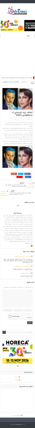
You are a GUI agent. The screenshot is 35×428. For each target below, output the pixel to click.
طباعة (22, 119)
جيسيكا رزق (27, 117)
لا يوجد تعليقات (30, 119)
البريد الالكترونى (15, 119)
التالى (12, 191)
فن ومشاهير (10, 117)
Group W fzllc (18, 425)
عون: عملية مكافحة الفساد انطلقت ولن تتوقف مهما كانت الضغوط (15, 185)
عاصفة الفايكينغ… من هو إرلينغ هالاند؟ (23, 269)
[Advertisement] (17, 57)
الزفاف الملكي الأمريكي (27, 276)
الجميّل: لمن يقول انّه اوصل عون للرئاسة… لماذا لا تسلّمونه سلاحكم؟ (20, 193)
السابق (22, 183)
